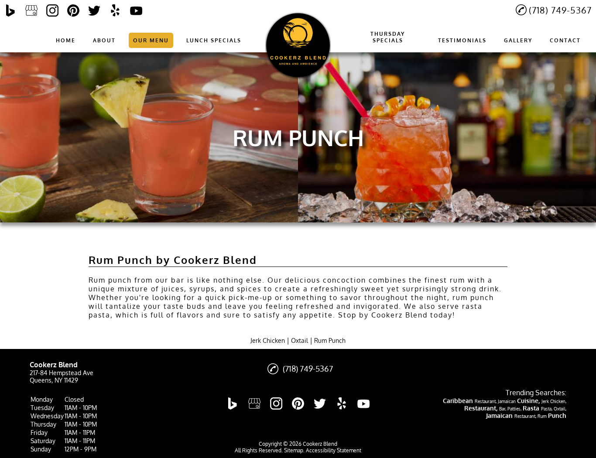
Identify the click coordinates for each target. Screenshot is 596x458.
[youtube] (136, 10)
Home (65, 40)
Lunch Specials (213, 40)
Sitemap (293, 450)
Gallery (518, 40)
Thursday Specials (387, 37)
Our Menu (151, 40)
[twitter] (94, 10)
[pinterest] (73, 10)
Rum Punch (330, 340)
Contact (565, 40)
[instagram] (52, 10)
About (104, 40)
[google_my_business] (31, 10)
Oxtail (299, 340)
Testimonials (462, 40)
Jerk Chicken (267, 340)
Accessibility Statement (333, 450)
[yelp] (115, 10)
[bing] (10, 10)
